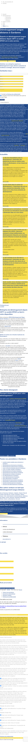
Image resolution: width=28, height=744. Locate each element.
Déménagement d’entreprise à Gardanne (13, 465)
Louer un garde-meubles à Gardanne (12, 469)
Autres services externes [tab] (6, 689)
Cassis (1, 496)
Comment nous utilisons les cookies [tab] (9, 615)
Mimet (1, 499)
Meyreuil (18, 499)
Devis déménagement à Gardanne (11, 477)
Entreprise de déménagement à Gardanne (13, 484)
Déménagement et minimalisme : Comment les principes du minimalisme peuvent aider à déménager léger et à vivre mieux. (15, 210)
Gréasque (17, 494)
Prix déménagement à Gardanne (10, 475)
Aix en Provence (4, 493)
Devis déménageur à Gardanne (10, 478)
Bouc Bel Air (7, 494)
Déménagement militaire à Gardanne (12, 474)
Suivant (7, 305)
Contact (4, 3)
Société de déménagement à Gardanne (12, 483)
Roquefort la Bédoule (20, 497)
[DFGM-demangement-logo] (10, 11)
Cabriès (22, 494)
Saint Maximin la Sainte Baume (14, 496)
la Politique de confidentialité (13, 94)
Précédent (2, 305)
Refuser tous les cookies (17, 606)
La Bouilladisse (11, 499)
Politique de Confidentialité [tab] (6, 728)
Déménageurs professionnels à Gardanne (13, 481)
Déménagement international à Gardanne (13, 472)
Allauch (21, 493)
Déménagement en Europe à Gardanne (12, 471)
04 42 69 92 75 (7, 539)
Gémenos (12, 497)
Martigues (10, 493)
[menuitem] (15, 2)
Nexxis (20, 590)
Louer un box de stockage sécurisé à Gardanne (14, 468)
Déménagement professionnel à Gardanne (13, 466)
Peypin (5, 499)
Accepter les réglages (5, 606)
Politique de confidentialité (6, 736)
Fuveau (13, 494)
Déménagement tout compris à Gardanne (13, 480)
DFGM (8, 590)
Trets (5, 496)
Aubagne (16, 493)
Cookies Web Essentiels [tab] (6, 637)
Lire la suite (6, 181)
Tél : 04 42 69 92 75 (8, 2)
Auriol (7, 497)
